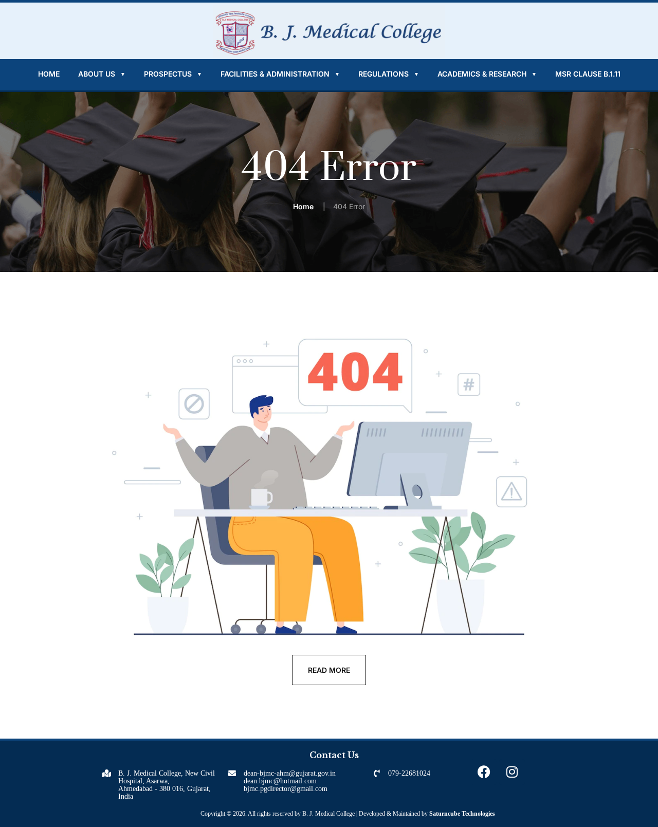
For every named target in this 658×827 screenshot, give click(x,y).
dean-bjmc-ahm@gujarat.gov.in (290, 773)
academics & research (487, 73)
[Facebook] (484, 772)
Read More (329, 670)
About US (101, 73)
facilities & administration (280, 73)
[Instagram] (512, 772)
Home (49, 73)
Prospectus (173, 73)
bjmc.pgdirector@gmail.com (285, 789)
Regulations (388, 73)
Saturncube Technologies (462, 813)
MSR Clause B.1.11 (587, 73)
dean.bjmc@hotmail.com (280, 781)
